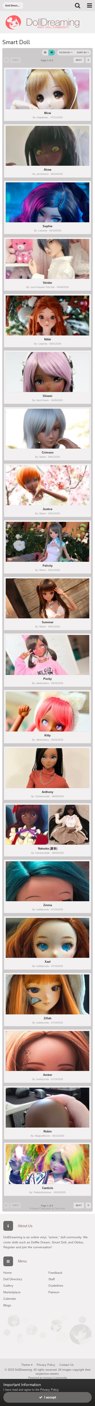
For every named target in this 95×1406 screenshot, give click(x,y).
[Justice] (47, 485)
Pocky (47, 678)
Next (79, 60)
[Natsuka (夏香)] (47, 825)
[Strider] (47, 259)
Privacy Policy (46, 1365)
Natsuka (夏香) (47, 848)
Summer (47, 622)
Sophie (47, 226)
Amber (47, 1075)
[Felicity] (47, 542)
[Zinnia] (47, 881)
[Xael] (47, 938)
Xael (48, 961)
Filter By (65, 52)
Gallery (8, 1285)
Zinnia (47, 905)
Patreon (53, 1292)
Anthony (47, 792)
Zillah (47, 1018)
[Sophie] (47, 202)
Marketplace (12, 1292)
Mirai (47, 113)
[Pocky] (47, 655)
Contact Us (66, 1365)
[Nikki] (47, 315)
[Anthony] (47, 768)
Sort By (82, 52)
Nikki (47, 339)
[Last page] (88, 60)
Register (9, 1247)
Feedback (55, 1272)
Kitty (47, 735)
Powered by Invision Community (47, 1377)
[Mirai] (47, 89)
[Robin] (47, 1108)
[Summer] (47, 598)
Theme (26, 1365)
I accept (49, 1397)
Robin (48, 1131)
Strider (47, 282)
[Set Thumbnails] (51, 52)
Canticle (47, 1188)
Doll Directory (12, 1279)
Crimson (47, 452)
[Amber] (47, 1051)
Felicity (48, 565)
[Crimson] (47, 429)
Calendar (9, 1298)
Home (7, 1272)
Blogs (7, 1305)
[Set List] (45, 52)
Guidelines (55, 1285)
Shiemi (47, 396)
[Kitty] (47, 712)
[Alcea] (47, 146)
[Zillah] (47, 994)
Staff (51, 1279)
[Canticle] (47, 1164)
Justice (47, 509)
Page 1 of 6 (47, 60)
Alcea (47, 169)
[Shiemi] (47, 372)
